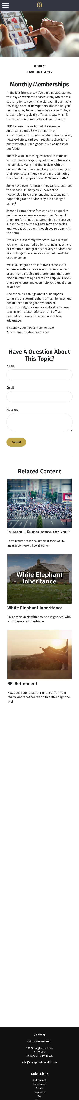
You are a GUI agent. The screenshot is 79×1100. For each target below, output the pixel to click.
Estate (39, 1088)
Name (10, 366)
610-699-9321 (44, 1041)
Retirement (39, 1080)
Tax (39, 1096)
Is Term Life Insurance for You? (38, 532)
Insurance (39, 1092)
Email (10, 387)
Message (12, 409)
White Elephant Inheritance (35, 607)
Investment (39, 1084)
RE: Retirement (22, 683)
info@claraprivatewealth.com (39, 1062)
